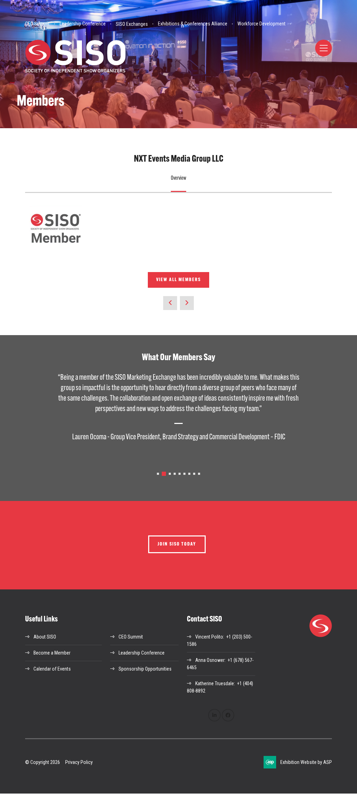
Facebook (228, 715)
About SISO (44, 637)
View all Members (178, 280)
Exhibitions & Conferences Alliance (192, 23)
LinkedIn (214, 715)
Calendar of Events (52, 669)
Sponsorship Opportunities (145, 669)
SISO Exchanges (132, 24)
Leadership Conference (83, 23)
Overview (178, 178)
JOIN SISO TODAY (177, 544)
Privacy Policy (79, 762)
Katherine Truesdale (214, 683)
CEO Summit (37, 23)
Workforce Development (261, 23)
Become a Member (51, 653)
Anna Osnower (210, 660)
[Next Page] (187, 303)
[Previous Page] (170, 303)
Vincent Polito (209, 637)
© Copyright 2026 (42, 762)
